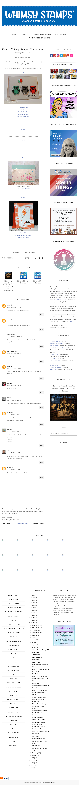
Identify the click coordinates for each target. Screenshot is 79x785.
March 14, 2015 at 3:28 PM (14, 400)
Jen (23, 158)
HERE (70, 321)
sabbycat (10, 412)
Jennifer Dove (54, 365)
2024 (32, 600)
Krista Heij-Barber (55, 367)
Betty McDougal (12, 351)
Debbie (23, 140)
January (34, 755)
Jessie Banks (13, 678)
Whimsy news (13, 737)
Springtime (35, 659)
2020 (32, 610)
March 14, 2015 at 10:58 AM (14, 337)
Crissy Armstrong (55, 341)
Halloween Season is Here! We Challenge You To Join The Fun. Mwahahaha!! (63, 388)
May (33, 642)
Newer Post (8, 523)
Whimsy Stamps (62, 299)
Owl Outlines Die (23, 112)
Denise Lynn (54, 354)
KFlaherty (10, 467)
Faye (13, 658)
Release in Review (13, 712)
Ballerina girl (36, 745)
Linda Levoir (13, 695)
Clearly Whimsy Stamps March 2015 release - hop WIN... (40, 678)
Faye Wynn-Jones (55, 360)
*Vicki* (9, 398)
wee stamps (13, 745)
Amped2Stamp (13, 599)
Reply (41, 315)
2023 (32, 602)
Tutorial (13, 724)
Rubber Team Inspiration (13, 716)
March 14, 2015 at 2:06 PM (14, 353)
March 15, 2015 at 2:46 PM (14, 431)
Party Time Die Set (23, 116)
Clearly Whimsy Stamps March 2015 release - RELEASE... (39, 692)
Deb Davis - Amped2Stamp (58, 348)
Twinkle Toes (36, 654)
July (33, 637)
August (34, 635)
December (35, 625)
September (35, 632)
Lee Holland (13, 691)
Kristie (23, 197)
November (35, 627)
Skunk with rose (37, 674)
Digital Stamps (13, 645)
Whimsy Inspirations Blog (35, 782)
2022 (32, 605)
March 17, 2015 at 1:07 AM (14, 470)
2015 (32, 622)
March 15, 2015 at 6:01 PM (14, 453)
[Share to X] (35, 258)
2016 (32, 620)
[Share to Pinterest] (39, 258)
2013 (32, 760)
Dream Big (35, 683)
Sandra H (10, 383)
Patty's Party (36, 662)
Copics (13, 620)
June (33, 640)
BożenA (9, 429)
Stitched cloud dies (23, 237)
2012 (32, 763)
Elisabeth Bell (13, 649)
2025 (32, 597)
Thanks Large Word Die (23, 188)
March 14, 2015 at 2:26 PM (14, 368)
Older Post (38, 523)
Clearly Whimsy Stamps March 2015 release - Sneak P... (39, 706)
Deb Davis (13, 637)
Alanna (23, 72)
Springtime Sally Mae (38, 738)
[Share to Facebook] (32, 258)
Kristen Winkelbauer (13, 687)
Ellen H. (13, 653)
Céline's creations (13, 633)
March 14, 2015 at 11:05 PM (14, 415)
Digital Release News (13, 641)
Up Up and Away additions (23, 235)
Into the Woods (23, 110)
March (34, 647)
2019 (32, 612)
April (33, 645)
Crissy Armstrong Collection (13, 628)
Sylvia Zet (13, 720)
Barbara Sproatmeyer (56, 343)
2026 (32, 595)
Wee (13, 728)
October (34, 630)
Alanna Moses (13, 595)
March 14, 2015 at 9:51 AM (14, 307)
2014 (32, 758)
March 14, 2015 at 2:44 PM (14, 385)
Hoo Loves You (23, 107)
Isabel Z (9, 305)
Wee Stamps (54, 369)
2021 (32, 607)
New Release (13, 708)
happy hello (35, 736)
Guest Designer (13, 666)
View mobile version (23, 523)
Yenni (13, 741)
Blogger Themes (51, 782)
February (35, 753)
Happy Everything (23, 114)
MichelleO (13, 703)
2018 (32, 615)
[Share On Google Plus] (42, 258)
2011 (32, 765)
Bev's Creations (13, 603)
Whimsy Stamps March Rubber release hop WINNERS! (39, 699)
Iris (13, 674)
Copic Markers (13, 616)
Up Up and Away (23, 233)
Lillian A (9, 451)
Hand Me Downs (37, 657)
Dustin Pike (53, 358)
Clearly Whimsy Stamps (13, 612)
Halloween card (13, 670)
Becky (23, 129)
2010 (32, 767)
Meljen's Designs (13, 699)
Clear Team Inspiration (13, 607)
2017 (32, 617)
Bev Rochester (54, 345)
